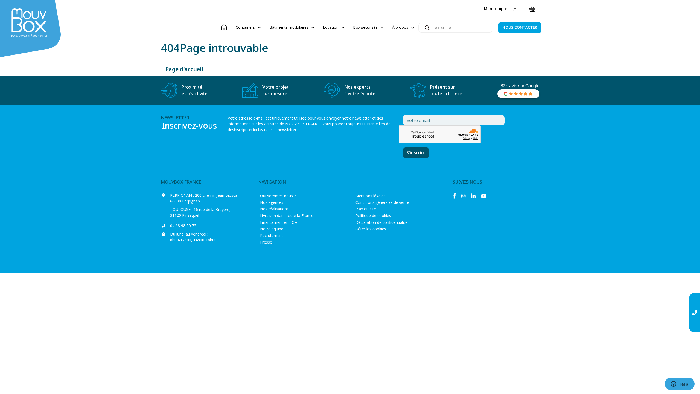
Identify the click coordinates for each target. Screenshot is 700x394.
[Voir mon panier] (532, 9)
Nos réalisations (274, 209)
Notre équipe (271, 228)
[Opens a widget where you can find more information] (679, 384)
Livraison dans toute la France (286, 215)
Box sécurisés (366, 27)
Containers (246, 27)
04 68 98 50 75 (183, 225)
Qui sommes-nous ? (278, 195)
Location (331, 27)
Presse (266, 242)
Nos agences (271, 202)
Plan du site (365, 209)
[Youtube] (483, 196)
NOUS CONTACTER (519, 27)
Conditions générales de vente (382, 202)
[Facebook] (454, 196)
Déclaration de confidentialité (381, 222)
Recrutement (271, 235)
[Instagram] (463, 196)
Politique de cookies (373, 215)
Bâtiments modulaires (289, 27)
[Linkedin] (473, 196)
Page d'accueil (184, 69)
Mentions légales (370, 195)
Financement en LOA (278, 222)
